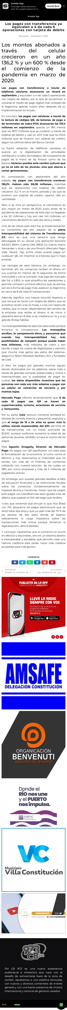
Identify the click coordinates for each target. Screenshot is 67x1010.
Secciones (23, 36)
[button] (15, 562)
